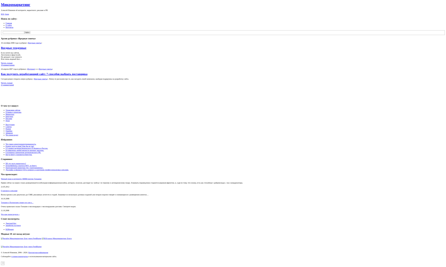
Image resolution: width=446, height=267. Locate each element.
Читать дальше (7, 63)
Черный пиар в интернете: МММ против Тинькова (21, 179)
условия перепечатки (19, 256)
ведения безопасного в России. (27, 148)
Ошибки (9, 131)
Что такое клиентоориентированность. (21, 144)
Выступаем (10, 125)
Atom (7, 14)
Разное (8, 129)
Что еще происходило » (10, 214)
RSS (2, 14)
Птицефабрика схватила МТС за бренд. (21, 166)
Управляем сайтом (13, 110)
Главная (9, 23)
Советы (9, 127)
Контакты (9, 27)
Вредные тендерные (13, 47)
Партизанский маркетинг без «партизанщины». (24, 168)
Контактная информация (38, 253)
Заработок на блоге (13, 225)
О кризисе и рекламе (9, 191)
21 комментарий (7, 85)
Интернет (31, 69)
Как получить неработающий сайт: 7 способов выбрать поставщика (44, 74)
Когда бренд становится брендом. (19, 155)
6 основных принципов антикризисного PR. (23, 152)
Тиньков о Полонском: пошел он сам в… (17, 203)
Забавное (9, 133)
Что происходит (12, 135)
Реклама (9, 119)
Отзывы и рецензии (13, 112)
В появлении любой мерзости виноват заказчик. (25, 150)
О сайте (9, 25)
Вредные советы (34, 43)
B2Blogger (10, 229)
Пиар (8, 121)
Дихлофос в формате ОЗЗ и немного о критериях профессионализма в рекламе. (37, 170)
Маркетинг (10, 114)
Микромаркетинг (15, 4)
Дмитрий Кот (11, 223)
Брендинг (9, 116)
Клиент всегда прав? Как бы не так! (20, 146)
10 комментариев (8, 65)
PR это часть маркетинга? (16, 164)
